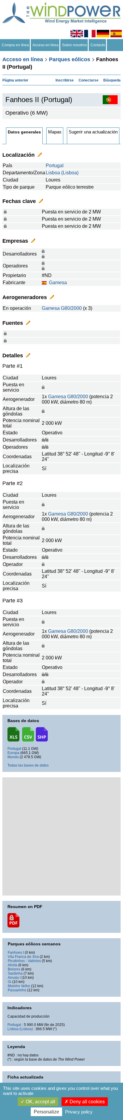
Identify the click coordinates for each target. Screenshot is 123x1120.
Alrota (12, 965)
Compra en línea (15, 45)
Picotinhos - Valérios (24, 961)
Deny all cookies (86, 1101)
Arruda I (14, 978)
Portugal (55, 165)
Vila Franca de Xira (23, 957)
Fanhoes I (16, 952)
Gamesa (58, 282)
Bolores (14, 969)
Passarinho (17, 990)
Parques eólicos (69, 59)
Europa (13, 753)
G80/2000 (71, 308)
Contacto (98, 45)
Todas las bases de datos (28, 765)
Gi (9, 982)
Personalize (46, 1111)
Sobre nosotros (74, 45)
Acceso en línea (45, 45)
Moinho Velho (19, 986)
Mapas (54, 131)
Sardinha (15, 973)
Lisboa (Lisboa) (62, 172)
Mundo (13, 757)
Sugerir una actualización (93, 131)
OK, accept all (39, 1101)
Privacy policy (79, 1111)
